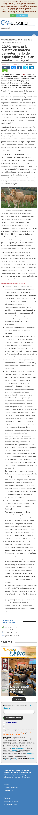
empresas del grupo (17, 748)
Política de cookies (10, 804)
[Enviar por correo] (13, 67)
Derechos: (15, 750)
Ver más (19, 699)
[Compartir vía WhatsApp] (4, 70)
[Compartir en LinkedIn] (31, 67)
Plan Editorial (8, 791)
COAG (23, 74)
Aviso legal (7, 798)
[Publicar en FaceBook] (19, 67)
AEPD (16, 758)
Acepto (13, 15)
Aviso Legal (21, 733)
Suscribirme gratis (13, 718)
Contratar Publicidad (11, 788)
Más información (22, 15)
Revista (6, 784)
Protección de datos (11, 801)
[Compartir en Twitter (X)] (25, 67)
